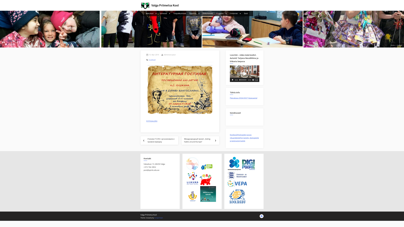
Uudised (152, 60)
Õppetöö (192, 13)
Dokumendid (208, 13)
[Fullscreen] (257, 80)
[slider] (242, 79)
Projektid (219, 13)
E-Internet (234, 13)
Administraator (170, 54)
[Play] (233, 80)
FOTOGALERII (151, 121)
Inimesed (163, 13)
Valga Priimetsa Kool (165, 5)
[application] (244, 73)
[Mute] (253, 80)
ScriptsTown (158, 218)
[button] (244, 73)
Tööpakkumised (179, 13)
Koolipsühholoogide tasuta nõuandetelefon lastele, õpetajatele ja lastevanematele (244, 138)
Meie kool (149, 13)
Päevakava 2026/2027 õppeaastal (243, 98)
